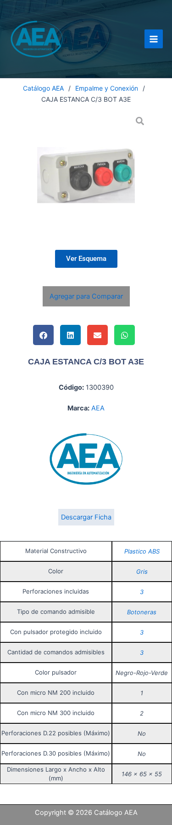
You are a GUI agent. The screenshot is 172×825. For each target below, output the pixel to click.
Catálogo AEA (43, 88)
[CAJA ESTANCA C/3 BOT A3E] (86, 175)
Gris (142, 571)
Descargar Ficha (86, 517)
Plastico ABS (142, 551)
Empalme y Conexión (106, 88)
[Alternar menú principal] (153, 38)
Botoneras (141, 612)
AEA (98, 408)
